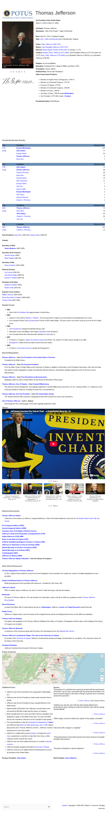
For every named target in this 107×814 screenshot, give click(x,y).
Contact (64, 805)
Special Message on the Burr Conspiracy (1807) (19, 547)
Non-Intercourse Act (25, 348)
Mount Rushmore (8, 604)
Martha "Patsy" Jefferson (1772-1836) (56, 52)
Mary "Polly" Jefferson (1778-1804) (53, 55)
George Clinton (21, 153)
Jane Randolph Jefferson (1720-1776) (55, 47)
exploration (42, 331)
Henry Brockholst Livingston (11, 297)
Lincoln (61, 607)
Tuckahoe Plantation (9, 645)
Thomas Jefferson (22, 156)
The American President (29, 364)
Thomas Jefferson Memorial (12, 628)
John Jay (19, 186)
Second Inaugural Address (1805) (14, 528)
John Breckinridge (10, 275)
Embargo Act (13, 342)
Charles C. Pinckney (23, 200)
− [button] (102, 679)
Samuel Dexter (9, 255)
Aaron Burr (20, 159)
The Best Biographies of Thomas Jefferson (17, 570)
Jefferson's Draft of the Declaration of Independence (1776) (23, 534)
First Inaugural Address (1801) (13, 525)
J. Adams (67, 96)
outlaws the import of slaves (34, 340)
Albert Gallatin (9, 258)
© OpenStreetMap (100, 683)
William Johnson (7, 294)
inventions (33, 733)
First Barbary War (23, 312)
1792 (3, 148)
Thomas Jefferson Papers (11, 515)
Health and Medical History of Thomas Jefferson (19, 580)
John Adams (20, 151)
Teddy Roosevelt (74, 607)
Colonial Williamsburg (41, 384)
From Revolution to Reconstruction (34, 377)
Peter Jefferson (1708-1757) (51, 44)
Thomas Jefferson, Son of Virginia (14, 384)
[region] (17, 48)
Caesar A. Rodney (10, 278)
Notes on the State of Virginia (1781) (15, 539)
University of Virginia (24, 638)
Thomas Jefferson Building (12, 618)
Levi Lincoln (8, 272)
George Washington (23, 148)
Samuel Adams (21, 178)
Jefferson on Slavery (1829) (12, 556)
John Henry (20, 194)
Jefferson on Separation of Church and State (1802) (20, 545)
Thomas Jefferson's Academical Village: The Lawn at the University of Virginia (30, 635)
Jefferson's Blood (8, 587)
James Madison (10, 248)
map (4, 151)
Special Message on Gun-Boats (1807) (16, 550)
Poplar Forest (7, 611)
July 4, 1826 (44, 39)
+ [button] (102, 676)
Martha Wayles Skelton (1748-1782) (54, 50)
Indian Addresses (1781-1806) (12, 536)
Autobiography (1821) (10, 553)
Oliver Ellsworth (21, 181)
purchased (32, 320)
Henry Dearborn (9, 265)
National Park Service (66, 631)
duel (48, 334)
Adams (50, 722)
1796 (3, 167)
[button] (55, 481)
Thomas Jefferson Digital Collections (15, 558)
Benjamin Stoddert (10, 285)
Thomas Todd (6, 300)
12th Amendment (15, 329)
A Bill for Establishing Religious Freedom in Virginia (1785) (23, 542)
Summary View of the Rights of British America (19, 531)
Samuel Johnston (22, 197)
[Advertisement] (53, 122)
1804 (3, 227)
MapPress (94, 683)
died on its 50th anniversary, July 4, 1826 (34, 725)
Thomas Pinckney (22, 172)
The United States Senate (45, 394)
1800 (3, 208)
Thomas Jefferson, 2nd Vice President (16, 394)
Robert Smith (8, 287)
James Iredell (20, 189)
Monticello (54, 39)
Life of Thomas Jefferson (11, 401)
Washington (68, 93)
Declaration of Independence (37, 722)
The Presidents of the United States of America (38, 357)
